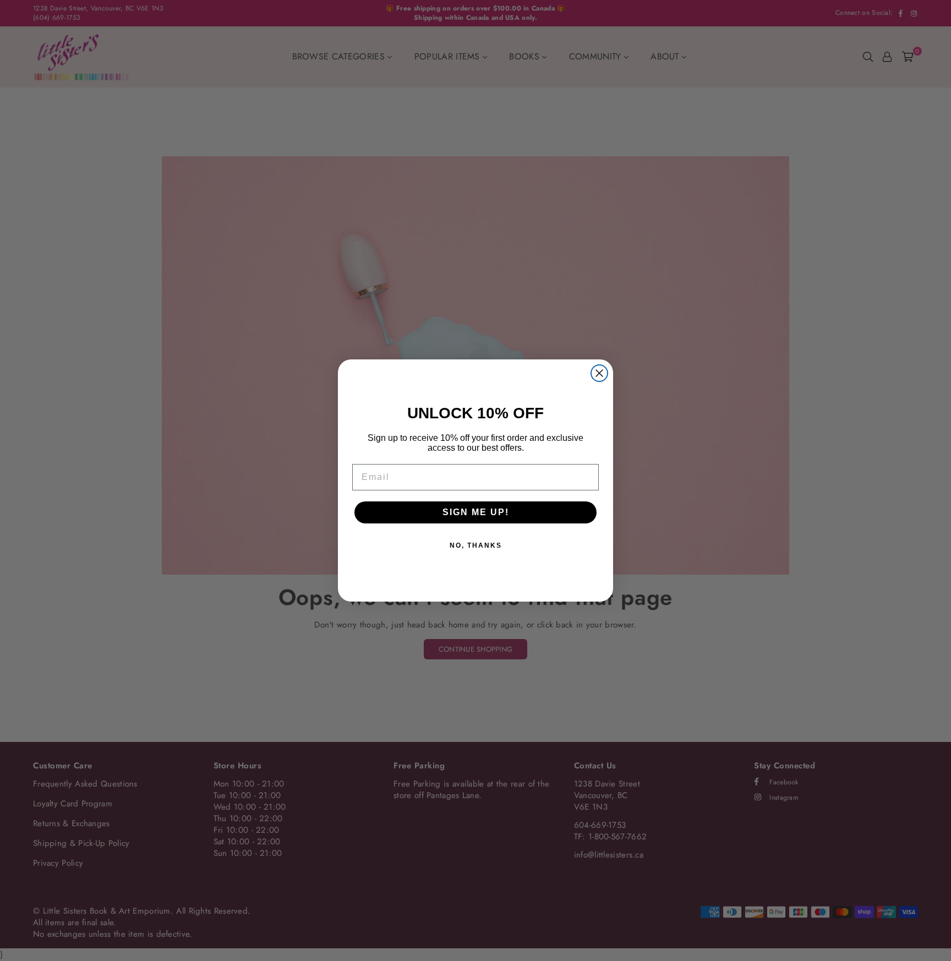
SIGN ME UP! (475, 512)
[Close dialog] (599, 373)
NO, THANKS (476, 545)
